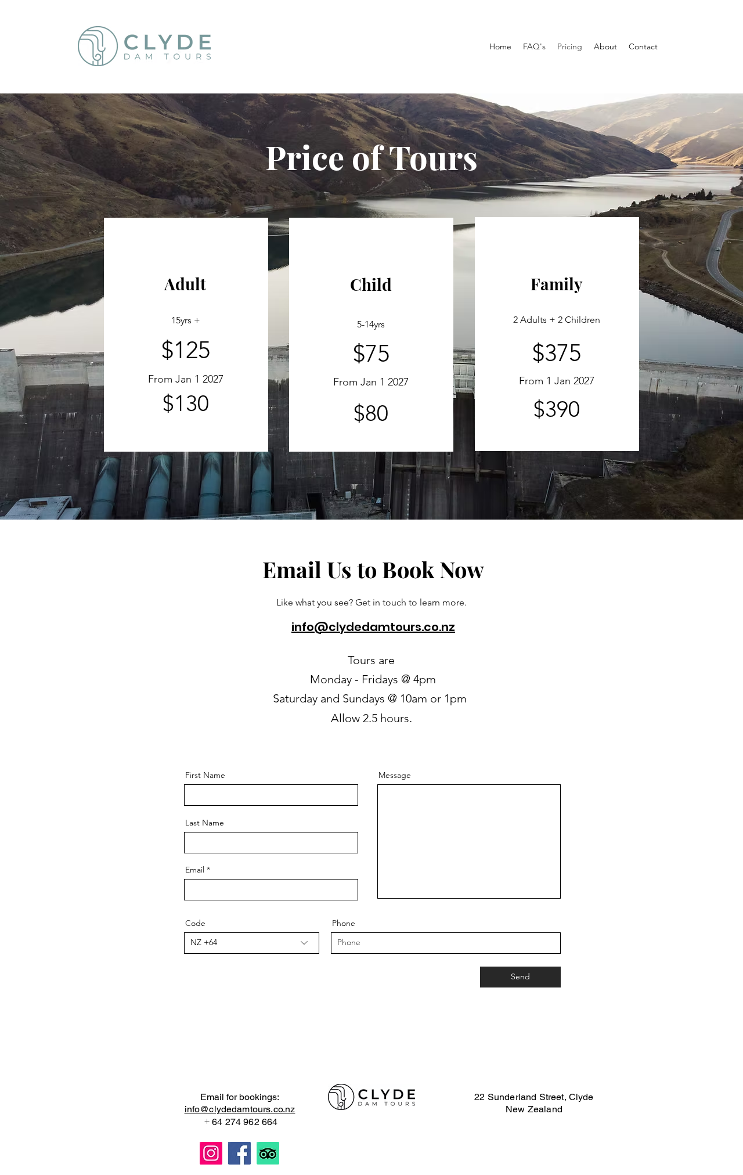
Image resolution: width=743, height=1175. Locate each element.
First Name (205, 775)
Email (194, 870)
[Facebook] (239, 1153)
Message (394, 775)
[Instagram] (211, 1153)
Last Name (204, 823)
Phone (343, 923)
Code (195, 923)
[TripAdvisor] (268, 1153)
